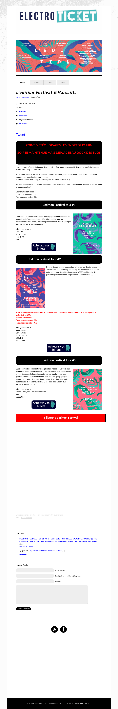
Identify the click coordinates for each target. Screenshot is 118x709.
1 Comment (23, 124)
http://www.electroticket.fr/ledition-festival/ (45, 551)
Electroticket (26, 518)
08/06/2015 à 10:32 (26, 547)
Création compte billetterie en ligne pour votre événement (39, 515)
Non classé (25, 97)
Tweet (20, 135)
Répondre (23, 555)
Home (18, 97)
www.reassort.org (84, 703)
